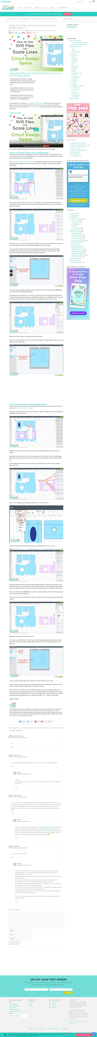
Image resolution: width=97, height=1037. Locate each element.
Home (19, 7)
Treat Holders (76, 228)
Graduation (75, 66)
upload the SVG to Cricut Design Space (24, 161)
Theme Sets (73, 244)
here (21, 783)
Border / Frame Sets (78, 249)
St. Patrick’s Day (76, 73)
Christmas (75, 60)
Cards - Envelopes (77, 219)
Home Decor (75, 89)
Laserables (73, 213)
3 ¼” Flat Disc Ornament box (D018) (47, 827)
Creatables (27, 7)
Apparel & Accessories (78, 86)
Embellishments (76, 237)
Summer (74, 75)
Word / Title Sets (77, 257)
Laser (73, 91)
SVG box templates (34, 107)
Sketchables (75, 233)
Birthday (74, 59)
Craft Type (44, 19)
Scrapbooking (76, 95)
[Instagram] (7, 2)
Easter (74, 62)
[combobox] (79, 19)
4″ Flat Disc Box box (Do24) (48, 830)
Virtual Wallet (74, 260)
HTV (73, 48)
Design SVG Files (63, 7)
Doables (44, 695)
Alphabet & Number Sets (79, 255)
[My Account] (78, 2)
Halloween (75, 68)
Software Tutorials (11, 19)
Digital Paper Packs (77, 253)
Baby (73, 57)
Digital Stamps (76, 242)
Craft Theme (35, 19)
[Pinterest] (4, 2)
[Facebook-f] (2, 2)
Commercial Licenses (76, 262)
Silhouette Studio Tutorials (79, 44)
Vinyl (73, 53)
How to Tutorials (53, 30)
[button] (12, 33)
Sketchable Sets (76, 246)
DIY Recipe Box (74, 154)
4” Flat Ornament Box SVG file (34, 103)
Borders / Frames (77, 235)
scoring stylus (30, 408)
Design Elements (75, 231)
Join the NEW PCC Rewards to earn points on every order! (43, 14)
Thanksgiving (76, 77)
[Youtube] (9, 2)
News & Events (54, 19)
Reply (12, 747)
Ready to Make (76, 229)
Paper (74, 49)
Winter (74, 82)
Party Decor (75, 93)
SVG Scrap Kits (74, 258)
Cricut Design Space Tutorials (41, 30)
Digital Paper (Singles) (78, 240)
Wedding (74, 80)
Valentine (75, 78)
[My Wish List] (82, 2)
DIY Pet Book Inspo (75, 156)
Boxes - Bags (76, 220)
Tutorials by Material (24, 19)
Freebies (36, 7)
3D (73, 226)
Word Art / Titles (77, 238)
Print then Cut (76, 51)
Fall (73, 64)
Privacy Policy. (67, 1034)
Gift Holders (75, 222)
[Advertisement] (50, 88)
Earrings (74, 224)
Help (45, 7)
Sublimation (75, 97)
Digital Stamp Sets (77, 247)
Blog (52, 7)
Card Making (75, 87)
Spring (74, 71)
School (74, 69)
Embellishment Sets (77, 251)
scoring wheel (20, 408)
